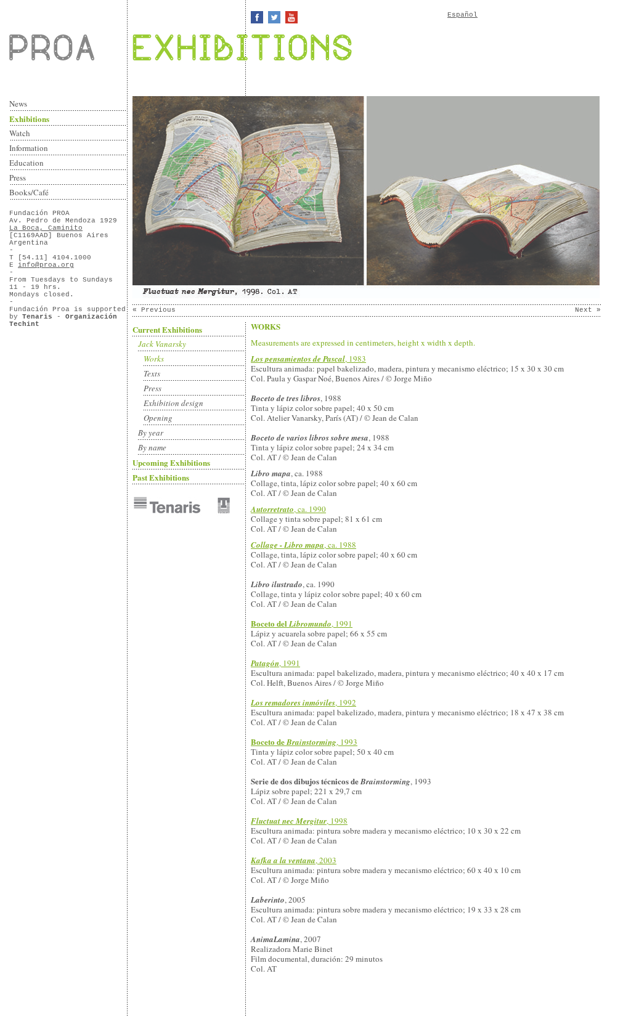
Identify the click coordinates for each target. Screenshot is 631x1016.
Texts (152, 373)
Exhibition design (173, 402)
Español (462, 14)
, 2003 (293, 860)
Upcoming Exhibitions (171, 462)
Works (154, 358)
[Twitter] (274, 17)
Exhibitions (29, 118)
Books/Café (29, 192)
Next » (588, 310)
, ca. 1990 (288, 508)
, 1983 (308, 358)
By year (150, 432)
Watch (19, 133)
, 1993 (304, 741)
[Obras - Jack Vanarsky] (366, 296)
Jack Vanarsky (162, 343)
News (18, 103)
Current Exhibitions (167, 329)
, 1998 (299, 820)
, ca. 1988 (303, 544)
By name (152, 447)
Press (17, 177)
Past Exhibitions (160, 477)
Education (26, 162)
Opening (158, 417)
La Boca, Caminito (46, 228)
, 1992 (303, 702)
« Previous (154, 310)
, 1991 (301, 623)
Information (28, 147)
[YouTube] (291, 17)
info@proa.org (46, 265)
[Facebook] (257, 17)
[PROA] (68, 47)
